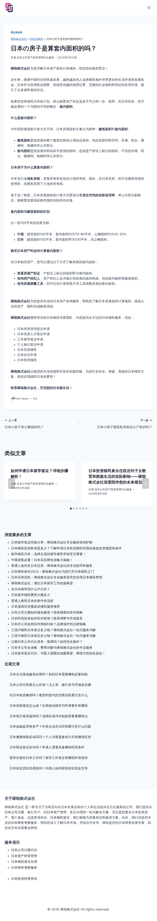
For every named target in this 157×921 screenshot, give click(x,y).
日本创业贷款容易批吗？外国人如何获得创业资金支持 (49, 768)
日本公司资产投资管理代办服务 (35, 57)
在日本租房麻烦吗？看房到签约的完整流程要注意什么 (49, 695)
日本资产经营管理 (24, 856)
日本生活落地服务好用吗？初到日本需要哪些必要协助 (49, 674)
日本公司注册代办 (24, 850)
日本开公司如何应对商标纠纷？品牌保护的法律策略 (48, 624)
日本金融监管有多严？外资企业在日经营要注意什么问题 (50, 726)
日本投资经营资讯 (24, 879)
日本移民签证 (60, 817)
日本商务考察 (21, 823)
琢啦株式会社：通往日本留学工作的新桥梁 (42, 583)
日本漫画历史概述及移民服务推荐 (35, 606)
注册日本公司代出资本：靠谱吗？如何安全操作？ (47, 642)
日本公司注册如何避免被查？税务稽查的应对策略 (47, 612)
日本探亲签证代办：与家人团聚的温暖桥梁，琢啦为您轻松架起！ (58, 653)
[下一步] (145, 483)
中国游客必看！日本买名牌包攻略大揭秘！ (42, 560)
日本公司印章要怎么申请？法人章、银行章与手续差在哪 (50, 685)
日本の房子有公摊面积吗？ (24, 424)
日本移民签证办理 (24, 862)
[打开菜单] (148, 8)
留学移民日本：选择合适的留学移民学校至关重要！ (48, 554)
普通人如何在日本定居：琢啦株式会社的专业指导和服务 (51, 566)
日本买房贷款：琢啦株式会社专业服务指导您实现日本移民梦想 (56, 577)
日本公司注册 (14, 812)
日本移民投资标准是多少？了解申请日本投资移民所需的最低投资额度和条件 (66, 548)
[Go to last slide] (11, 483)
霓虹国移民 (17, 32)
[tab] (71, 508)
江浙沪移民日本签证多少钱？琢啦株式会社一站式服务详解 (53, 630)
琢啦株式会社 (19, 38)
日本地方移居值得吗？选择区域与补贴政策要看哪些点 (49, 716)
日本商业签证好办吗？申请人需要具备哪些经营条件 (47, 747)
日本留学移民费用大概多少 (30, 595)
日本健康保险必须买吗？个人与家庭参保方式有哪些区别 (50, 737)
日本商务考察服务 (24, 867)
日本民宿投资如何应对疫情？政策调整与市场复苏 (47, 618)
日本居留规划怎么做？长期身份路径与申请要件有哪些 (49, 706)
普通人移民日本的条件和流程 (32, 601)
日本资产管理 (56, 812)
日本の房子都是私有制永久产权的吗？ (124, 424)
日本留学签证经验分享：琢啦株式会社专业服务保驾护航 (51, 542)
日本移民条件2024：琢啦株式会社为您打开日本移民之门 (52, 571)
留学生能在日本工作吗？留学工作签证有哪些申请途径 (49, 758)
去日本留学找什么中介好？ (30, 589)
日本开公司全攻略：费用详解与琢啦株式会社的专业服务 (51, 647)
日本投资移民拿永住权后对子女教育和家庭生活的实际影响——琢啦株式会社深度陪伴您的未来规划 (117, 476)
